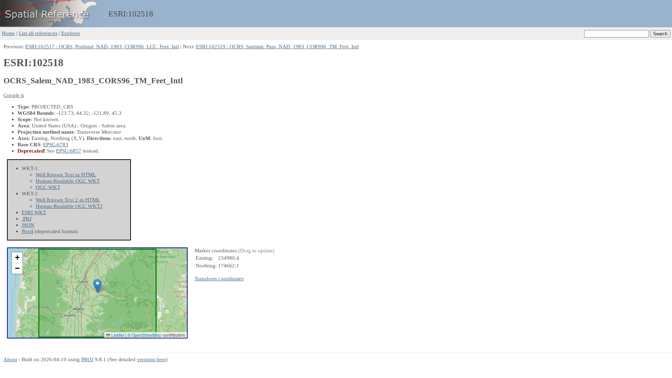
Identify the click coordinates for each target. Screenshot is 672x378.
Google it (14, 95)
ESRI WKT (34, 212)
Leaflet (117, 335)
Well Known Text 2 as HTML (68, 200)
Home (8, 33)
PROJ (87, 359)
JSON (28, 225)
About (10, 359)
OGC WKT (48, 187)
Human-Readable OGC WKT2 (69, 206)
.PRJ (26, 219)
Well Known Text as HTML (66, 174)
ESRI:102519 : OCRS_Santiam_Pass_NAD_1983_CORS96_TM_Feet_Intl (277, 46)
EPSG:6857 (68, 151)
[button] (97, 286)
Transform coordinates (219, 278)
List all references (38, 33)
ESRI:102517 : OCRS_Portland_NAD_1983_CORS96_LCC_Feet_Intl (102, 46)
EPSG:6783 (55, 144)
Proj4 (27, 231)
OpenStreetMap (147, 335)
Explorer (70, 33)
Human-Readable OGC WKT (68, 181)
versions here (151, 359)
